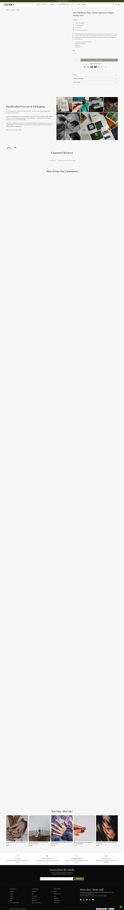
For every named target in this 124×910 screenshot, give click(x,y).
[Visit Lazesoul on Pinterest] (87, 899)
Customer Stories (57, 893)
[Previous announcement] (44, 1)
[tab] (9, 148)
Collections (52, 4)
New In (38, 4)
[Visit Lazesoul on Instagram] (84, 899)
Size (74, 50)
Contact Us (56, 898)
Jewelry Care (34, 896)
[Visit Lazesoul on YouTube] (93, 900)
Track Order (34, 891)
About (84, 4)
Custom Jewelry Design (63, 4)
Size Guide (34, 898)
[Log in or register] (116, 4)
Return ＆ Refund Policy (36, 902)
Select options (25, 818)
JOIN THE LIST (79, 878)
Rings (18, 9)
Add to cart (99, 60)
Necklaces (12, 898)
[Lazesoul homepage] (8, 5)
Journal (78, 4)
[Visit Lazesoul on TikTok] (90, 899)
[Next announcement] (80, 1)
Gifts (72, 4)
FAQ (33, 893)
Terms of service (57, 900)
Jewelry (44, 4)
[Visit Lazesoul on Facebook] (81, 899)
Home (7, 9)
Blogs (55, 896)
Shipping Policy (35, 900)
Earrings (11, 896)
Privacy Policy (56, 902)
